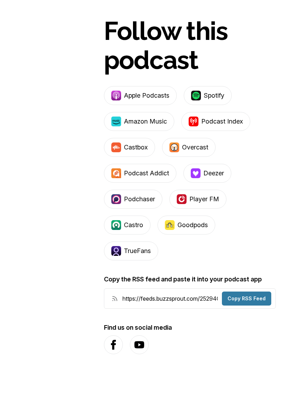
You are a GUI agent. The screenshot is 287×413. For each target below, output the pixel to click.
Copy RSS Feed (246, 298)
